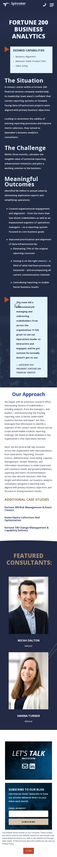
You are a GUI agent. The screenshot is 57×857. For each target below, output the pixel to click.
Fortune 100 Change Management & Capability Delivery (27, 529)
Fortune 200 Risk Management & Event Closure (28, 508)
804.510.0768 (28, 758)
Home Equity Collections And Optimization (22, 519)
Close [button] (28, 850)
